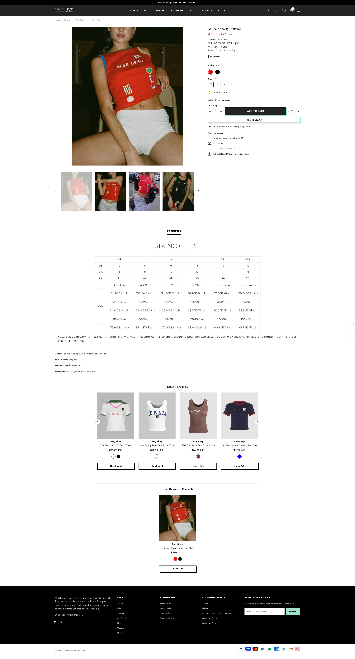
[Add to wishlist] (291, 111)
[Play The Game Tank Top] (198, 415)
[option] (127, 96)
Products (68, 20)
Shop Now (192, 2)
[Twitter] (61, 622)
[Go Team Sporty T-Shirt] (239, 415)
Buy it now (254, 120)
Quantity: (213, 105)
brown (198, 456)
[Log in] (277, 10)
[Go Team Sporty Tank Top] (177, 518)
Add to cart (255, 111)
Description (174, 231)
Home (58, 20)
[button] (56, 191)
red (175, 559)
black (118, 456)
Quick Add (116, 466)
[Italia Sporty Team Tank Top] (157, 415)
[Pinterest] (55, 622)
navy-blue (239, 456)
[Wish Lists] (284, 10)
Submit (293, 611)
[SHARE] (297, 111)
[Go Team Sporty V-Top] (115, 415)
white (113, 456)
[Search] (269, 10)
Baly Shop (222, 39)
